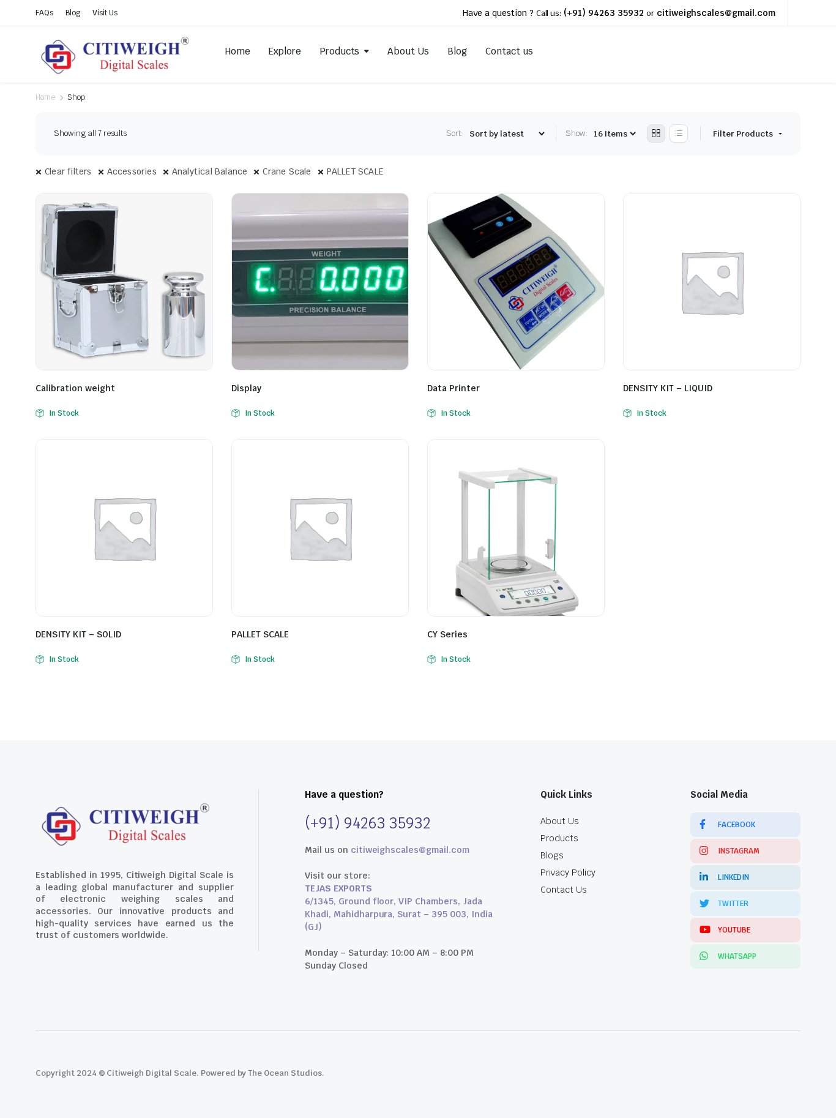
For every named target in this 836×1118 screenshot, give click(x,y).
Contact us (509, 51)
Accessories (132, 171)
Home (237, 51)
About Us (408, 51)
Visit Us (105, 13)
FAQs (44, 13)
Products (339, 51)
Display (246, 388)
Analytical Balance (210, 171)
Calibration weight (76, 388)
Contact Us (563, 889)
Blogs (552, 855)
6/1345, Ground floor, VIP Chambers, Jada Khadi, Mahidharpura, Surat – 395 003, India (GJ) (399, 914)
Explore (285, 51)
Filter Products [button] (744, 134)
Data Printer (453, 388)
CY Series (447, 634)
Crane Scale (287, 171)
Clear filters (68, 171)
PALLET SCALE (355, 171)
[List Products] (679, 133)
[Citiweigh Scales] (116, 51)
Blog (72, 13)
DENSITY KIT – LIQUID (667, 388)
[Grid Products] (656, 133)
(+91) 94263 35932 (604, 12)
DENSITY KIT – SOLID (78, 634)
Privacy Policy (567, 872)
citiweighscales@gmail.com (716, 12)
